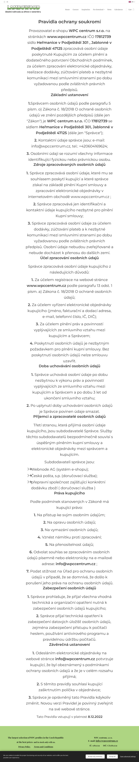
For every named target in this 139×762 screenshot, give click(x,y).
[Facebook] (7, 1)
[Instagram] (4, 1)
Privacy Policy (24, 746)
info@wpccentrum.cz (107, 740)
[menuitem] (68, 9)
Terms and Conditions (43, 746)
